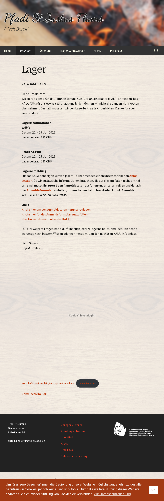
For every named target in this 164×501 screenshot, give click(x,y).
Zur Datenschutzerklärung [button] (112, 494)
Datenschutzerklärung (74, 456)
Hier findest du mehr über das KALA (45, 219)
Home (7, 51)
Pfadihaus (116, 51)
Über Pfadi (67, 437)
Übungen (25, 51)
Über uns (45, 51)
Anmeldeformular (40, 190)
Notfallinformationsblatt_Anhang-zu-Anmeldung (48, 383)
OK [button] (153, 490)
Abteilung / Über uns (73, 431)
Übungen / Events (71, 425)
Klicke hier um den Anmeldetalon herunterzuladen (56, 209)
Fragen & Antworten (72, 51)
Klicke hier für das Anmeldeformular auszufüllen (55, 214)
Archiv (97, 51)
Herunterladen (87, 383)
